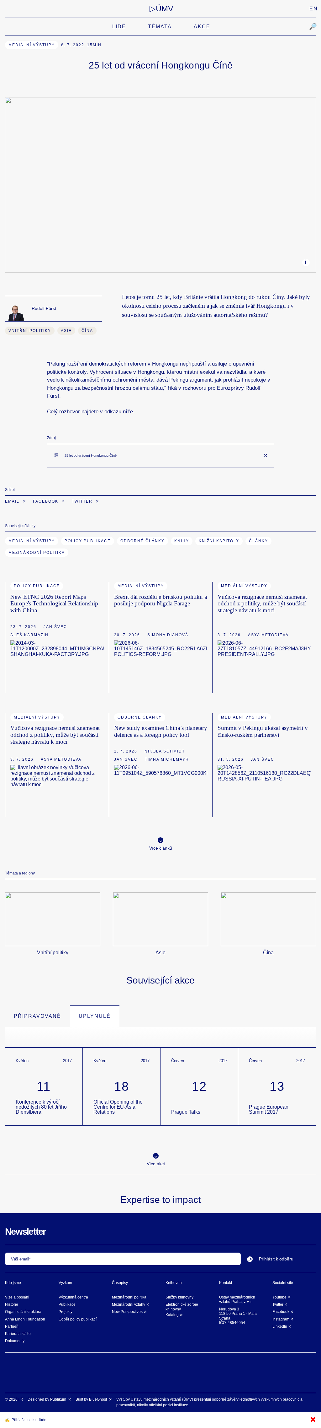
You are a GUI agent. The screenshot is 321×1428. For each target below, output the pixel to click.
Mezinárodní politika (129, 1297)
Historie (11, 1304)
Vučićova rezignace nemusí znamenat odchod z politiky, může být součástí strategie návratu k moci (262, 603)
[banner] (161, 9)
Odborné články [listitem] (140, 717)
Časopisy (120, 1283)
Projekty (65, 1311)
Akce (202, 26)
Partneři (11, 1326)
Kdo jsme (13, 1283)
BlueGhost (98, 1399)
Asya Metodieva (268, 635)
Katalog (172, 1315)
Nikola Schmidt (165, 751)
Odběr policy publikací (78, 1319)
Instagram (280, 1319)
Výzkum (65, 1283)
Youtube (279, 1297)
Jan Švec (55, 627)
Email (13, 501)
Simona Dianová (167, 635)
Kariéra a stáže (18, 1334)
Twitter (83, 501)
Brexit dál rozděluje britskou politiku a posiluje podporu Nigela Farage (160, 600)
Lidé (119, 26)
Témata (160, 26)
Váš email (20, 1259)
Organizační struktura (23, 1311)
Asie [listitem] (66, 330)
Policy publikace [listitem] (37, 586)
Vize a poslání (17, 1297)
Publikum (58, 1399)
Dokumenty (14, 1341)
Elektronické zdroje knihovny (182, 1306)
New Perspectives (127, 1311)
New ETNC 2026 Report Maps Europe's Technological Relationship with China (54, 603)
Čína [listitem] (87, 330)
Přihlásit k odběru (276, 1258)
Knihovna (174, 1283)
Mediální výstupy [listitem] (31, 45)
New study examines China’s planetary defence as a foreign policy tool (160, 731)
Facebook (46, 501)
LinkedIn (279, 1326)
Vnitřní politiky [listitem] (29, 330)
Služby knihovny (179, 1297)
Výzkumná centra (73, 1297)
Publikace (67, 1304)
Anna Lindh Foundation (25, 1319)
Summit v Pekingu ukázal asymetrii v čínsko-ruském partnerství (263, 731)
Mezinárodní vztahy (128, 1304)
